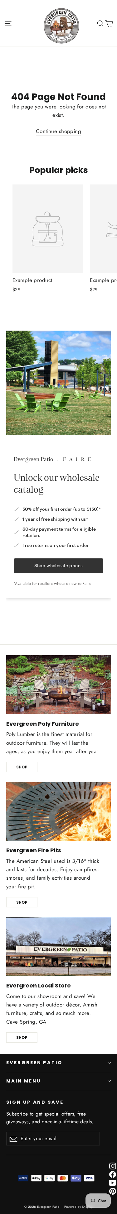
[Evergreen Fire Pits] (58, 811)
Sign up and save (35, 1102)
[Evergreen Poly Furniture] (58, 684)
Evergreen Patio (34, 1062)
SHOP (21, 767)
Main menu (23, 1081)
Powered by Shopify (78, 1206)
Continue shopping (58, 131)
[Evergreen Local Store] (58, 946)
